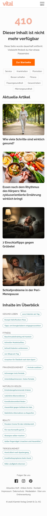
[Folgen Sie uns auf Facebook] (16, 481)
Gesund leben (34, 83)
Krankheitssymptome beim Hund (17, 458)
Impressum (6, 491)
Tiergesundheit (11, 448)
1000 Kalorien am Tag (30, 314)
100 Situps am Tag (11, 354)
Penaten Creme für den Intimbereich (19, 424)
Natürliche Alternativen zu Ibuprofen (19, 413)
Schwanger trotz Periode (14, 373)
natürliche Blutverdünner (14, 396)
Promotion (37, 71)
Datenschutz (18, 491)
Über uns (41, 491)
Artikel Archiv (26, 488)
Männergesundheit (23, 89)
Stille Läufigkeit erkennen (14, 464)
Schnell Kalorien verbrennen (16, 348)
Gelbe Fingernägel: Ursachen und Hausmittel (22, 441)
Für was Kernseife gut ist (14, 430)
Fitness (33, 77)
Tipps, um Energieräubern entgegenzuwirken (22, 326)
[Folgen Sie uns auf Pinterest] (30, 481)
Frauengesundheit (15, 83)
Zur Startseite (23, 62)
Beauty (6, 420)
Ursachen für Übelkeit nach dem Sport (19, 360)
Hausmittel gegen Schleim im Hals (18, 407)
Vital (8, 3)
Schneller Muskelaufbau (14, 342)
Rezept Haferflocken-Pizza (15, 320)
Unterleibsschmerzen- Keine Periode (19, 379)
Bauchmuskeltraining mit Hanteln (17, 337)
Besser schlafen (18, 77)
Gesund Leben (10, 314)
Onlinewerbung (24, 494)
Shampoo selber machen (14, 436)
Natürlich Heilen (12, 386)
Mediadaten (30, 491)
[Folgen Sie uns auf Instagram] (23, 481)
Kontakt (37, 488)
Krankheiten (22, 71)
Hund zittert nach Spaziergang (16, 452)
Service (8, 71)
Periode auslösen (34, 367)
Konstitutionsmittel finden (14, 401)
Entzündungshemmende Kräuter (17, 390)
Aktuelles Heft (12, 488)
